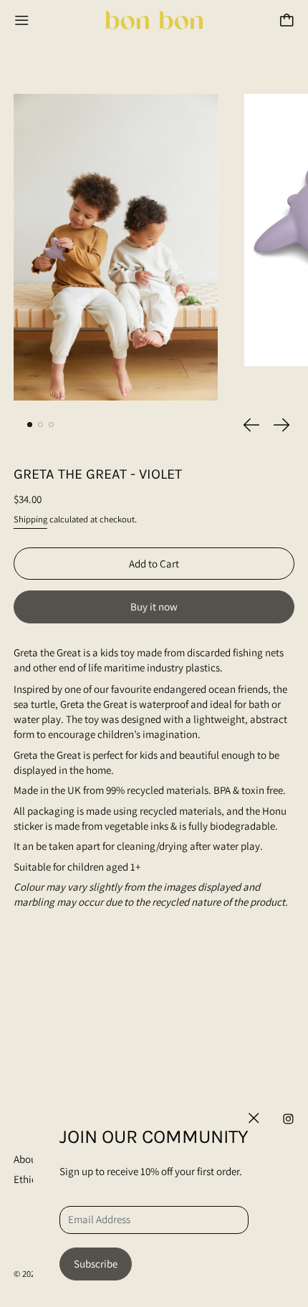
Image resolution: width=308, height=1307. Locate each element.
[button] (116, 247)
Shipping (30, 519)
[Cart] (287, 20)
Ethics (27, 1179)
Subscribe (95, 1263)
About (27, 1159)
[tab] (30, 425)
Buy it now (154, 606)
